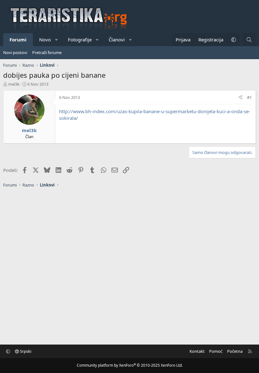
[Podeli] (240, 97)
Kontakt (197, 351)
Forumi (18, 39)
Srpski (25, 351)
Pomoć (215, 351)
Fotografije (80, 39)
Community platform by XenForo (130, 365)
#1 (249, 97)
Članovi (117, 39)
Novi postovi (15, 52)
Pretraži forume (47, 52)
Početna (235, 351)
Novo (45, 39)
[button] (57, 39)
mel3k (14, 84)
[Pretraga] (249, 39)
